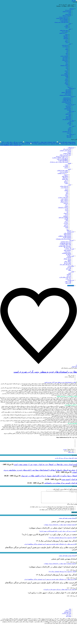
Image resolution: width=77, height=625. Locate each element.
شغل (70, 458)
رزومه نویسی (68, 107)
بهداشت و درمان (65, 31)
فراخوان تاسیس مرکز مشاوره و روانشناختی (60, 483)
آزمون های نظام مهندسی (66, 101)
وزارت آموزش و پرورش (63, 16)
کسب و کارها (71, 111)
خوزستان (66, 61)
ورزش (66, 39)
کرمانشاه (66, 73)
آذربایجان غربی (65, 46)
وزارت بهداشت (62, 33)
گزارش (69, 122)
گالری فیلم (69, 136)
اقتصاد (70, 23)
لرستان (66, 78)
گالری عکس (68, 135)
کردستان (66, 70)
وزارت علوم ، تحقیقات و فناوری (62, 18)
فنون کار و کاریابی (70, 104)
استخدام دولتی (68, 89)
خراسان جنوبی (65, 57)
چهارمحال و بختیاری (64, 56)
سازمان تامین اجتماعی (66, 11)
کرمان (67, 72)
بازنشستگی (66, 37)
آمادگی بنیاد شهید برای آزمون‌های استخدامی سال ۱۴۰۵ (45, 143)
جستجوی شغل (68, 105)
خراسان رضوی (65, 58)
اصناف (70, 115)
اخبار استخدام (71, 88)
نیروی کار (66, 458)
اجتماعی (66, 34)
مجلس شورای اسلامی (64, 30)
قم (67, 69)
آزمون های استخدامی (67, 97)
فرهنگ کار (69, 110)
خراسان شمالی (65, 60)
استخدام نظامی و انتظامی (66, 92)
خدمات (66, 27)
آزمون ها (72, 96)
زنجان (67, 62)
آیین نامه (69, 130)
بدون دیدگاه (71, 452)
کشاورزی (66, 26)
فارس (67, 66)
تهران (67, 54)
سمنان (66, 64)
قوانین (73, 126)
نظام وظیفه (66, 38)
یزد (67, 85)
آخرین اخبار (68, 610)
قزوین (67, 68)
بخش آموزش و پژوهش (66, 15)
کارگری (69, 12)
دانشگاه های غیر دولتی (63, 19)
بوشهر (67, 53)
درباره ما (69, 614)
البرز (67, 50)
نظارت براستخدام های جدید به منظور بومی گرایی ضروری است (45, 371)
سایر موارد (69, 132)
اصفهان (66, 49)
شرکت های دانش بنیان (66, 119)
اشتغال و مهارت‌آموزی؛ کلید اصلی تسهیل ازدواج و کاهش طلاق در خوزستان (49, 476)
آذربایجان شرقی (65, 45)
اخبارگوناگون (71, 8)
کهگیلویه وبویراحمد (64, 74)
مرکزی (66, 81)
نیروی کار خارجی (59, 458)
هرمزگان (66, 83)
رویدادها (66, 41)
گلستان (66, 76)
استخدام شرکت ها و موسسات (65, 95)
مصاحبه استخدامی (67, 108)
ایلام (67, 51)
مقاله (70, 124)
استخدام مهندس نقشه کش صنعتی (66, 142)
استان (70, 43)
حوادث (67, 42)
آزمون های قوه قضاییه (67, 99)
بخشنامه (69, 128)
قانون (70, 127)
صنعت (67, 24)
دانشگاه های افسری (64, 20)
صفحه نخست (70, 285)
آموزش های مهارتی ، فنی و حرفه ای (61, 22)
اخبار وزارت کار (68, 10)
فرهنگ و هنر (65, 35)
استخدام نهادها (68, 91)
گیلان (67, 77)
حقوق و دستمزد (68, 14)
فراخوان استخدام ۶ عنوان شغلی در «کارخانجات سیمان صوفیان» (40, 142)
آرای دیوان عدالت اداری (66, 131)
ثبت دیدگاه (74, 512)
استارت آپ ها (68, 118)
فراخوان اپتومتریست (69, 479)
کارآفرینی (69, 112)
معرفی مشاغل (68, 114)
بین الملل (69, 87)
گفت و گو (69, 123)
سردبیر (65, 449)
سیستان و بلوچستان (64, 65)
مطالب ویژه (71, 120)
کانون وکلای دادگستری (67, 100)
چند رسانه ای (71, 134)
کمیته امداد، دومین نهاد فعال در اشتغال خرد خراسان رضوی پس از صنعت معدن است (45, 464)
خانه (76, 366)
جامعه (70, 29)
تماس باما (68, 616)
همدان (67, 84)
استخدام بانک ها (68, 93)
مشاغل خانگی (68, 116)
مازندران (66, 80)
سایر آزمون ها (68, 103)
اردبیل (67, 47)
